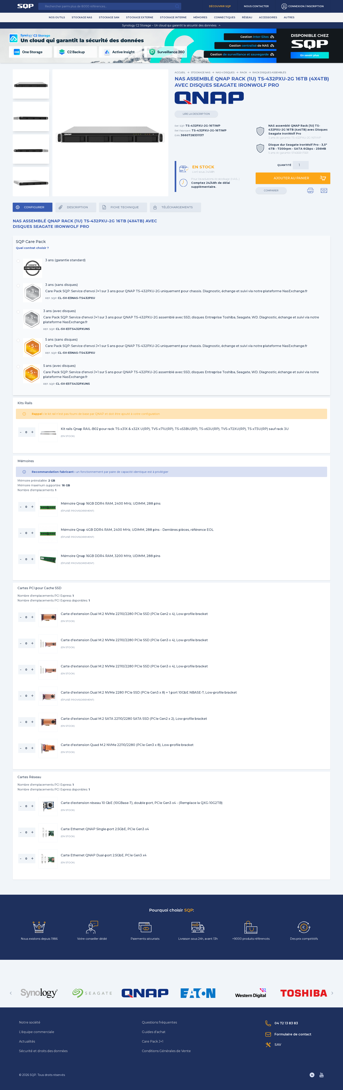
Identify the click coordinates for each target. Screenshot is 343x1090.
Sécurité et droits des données (43, 1051)
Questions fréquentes (159, 1022)
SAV (278, 1045)
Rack (243, 72)
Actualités (27, 1041)
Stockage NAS (200, 72)
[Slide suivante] (332, 993)
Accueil (180, 72)
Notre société (29, 1022)
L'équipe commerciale (36, 1032)
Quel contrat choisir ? (32, 248)
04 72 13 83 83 (286, 1023)
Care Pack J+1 (152, 1041)
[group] (39, 993)
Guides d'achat (154, 1032)
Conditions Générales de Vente (166, 1051)
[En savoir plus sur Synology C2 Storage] (309, 55)
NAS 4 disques (225, 72)
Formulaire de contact (293, 1034)
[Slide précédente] (11, 993)
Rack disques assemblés (269, 72)
